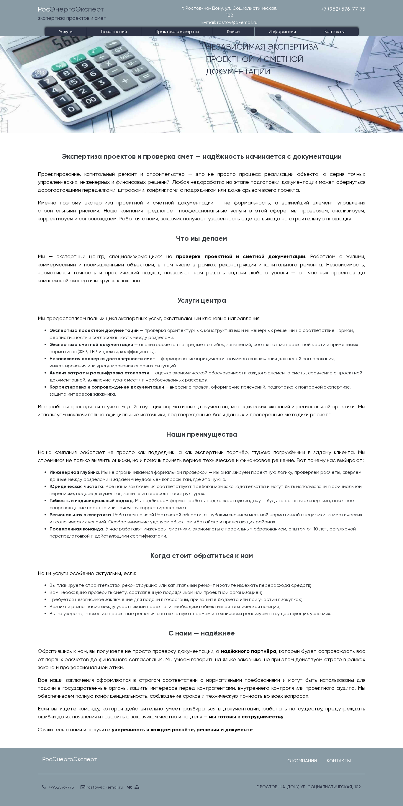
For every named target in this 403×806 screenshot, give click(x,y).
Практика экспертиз (177, 31)
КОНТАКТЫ (339, 761)
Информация (282, 31)
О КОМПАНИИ (302, 761)
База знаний (114, 31)
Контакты (335, 31)
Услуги (66, 31)
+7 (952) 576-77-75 (343, 9)
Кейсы (233, 31)
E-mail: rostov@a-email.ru (230, 22)
